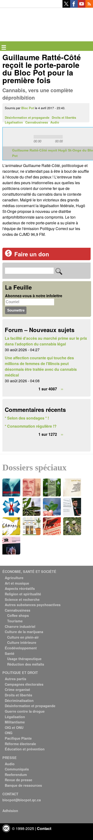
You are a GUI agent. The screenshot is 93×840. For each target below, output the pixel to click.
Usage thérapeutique (24, 658)
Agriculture (14, 577)
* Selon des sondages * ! (27, 418)
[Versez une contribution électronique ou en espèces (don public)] (8, 255)
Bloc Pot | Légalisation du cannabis (24, 15)
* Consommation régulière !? (31, 426)
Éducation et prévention (25, 749)
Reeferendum (16, 774)
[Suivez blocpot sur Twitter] (66, 6)
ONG (8, 732)
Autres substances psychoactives (33, 604)
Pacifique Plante (18, 738)
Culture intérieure (21, 642)
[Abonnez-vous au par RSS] (89, 6)
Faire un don (31, 254)
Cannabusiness (36, 122)
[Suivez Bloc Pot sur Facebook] (74, 6)
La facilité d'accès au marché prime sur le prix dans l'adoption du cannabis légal (46, 341)
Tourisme (15, 621)
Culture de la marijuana (24, 631)
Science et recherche (22, 599)
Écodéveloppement (21, 648)
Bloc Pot (27, 108)
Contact (44, 828)
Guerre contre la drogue (25, 711)
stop (27, 137)
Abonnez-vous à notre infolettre (33, 295)
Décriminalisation (19, 700)
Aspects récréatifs (20, 588)
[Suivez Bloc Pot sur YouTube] (81, 6)
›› (62, 389)
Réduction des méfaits (25, 664)
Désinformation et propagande (27, 117)
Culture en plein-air (23, 637)
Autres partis (15, 678)
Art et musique (17, 583)
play (17, 137)
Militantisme (15, 722)
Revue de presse (18, 779)
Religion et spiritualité (23, 594)
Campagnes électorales (24, 684)
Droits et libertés (64, 117)
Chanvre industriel (20, 626)
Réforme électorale (20, 743)
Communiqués (17, 769)
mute (70, 137)
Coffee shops (18, 615)
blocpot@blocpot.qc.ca (21, 799)
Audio (54, 122)
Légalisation (14, 122)
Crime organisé (17, 689)
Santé (9, 653)
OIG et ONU (14, 727)
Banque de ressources (23, 785)
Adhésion (10, 810)
